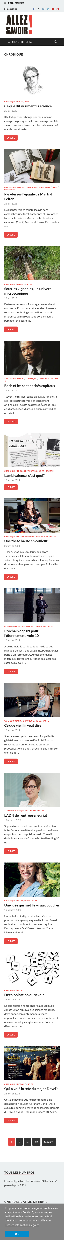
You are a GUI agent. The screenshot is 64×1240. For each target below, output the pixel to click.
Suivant (48, 1141)
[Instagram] (43, 9)
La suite (9, 137)
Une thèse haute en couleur (26, 541)
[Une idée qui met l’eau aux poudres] (32, 880)
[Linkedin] (48, 9)
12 (36, 1141)
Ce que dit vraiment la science (28, 106)
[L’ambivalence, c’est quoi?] (32, 450)
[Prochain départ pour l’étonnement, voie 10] (32, 605)
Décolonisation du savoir (24, 995)
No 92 (27, 101)
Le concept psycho (27, 471)
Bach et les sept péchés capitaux (29, 385)
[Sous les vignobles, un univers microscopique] (32, 263)
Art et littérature (14, 187)
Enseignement (46, 378)
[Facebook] (34, 9)
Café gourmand (12, 721)
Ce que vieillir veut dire (22, 725)
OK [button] (17, 1234)
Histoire (21, 1084)
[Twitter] (39, 9)
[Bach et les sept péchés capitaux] (32, 358)
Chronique (10, 101)
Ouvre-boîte (30, 900)
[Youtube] (53, 9)
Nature (21, 284)
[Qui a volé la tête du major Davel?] (32, 1063)
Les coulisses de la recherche (32, 536)
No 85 (41, 471)
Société (50, 471)
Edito (20, 101)
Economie (31, 811)
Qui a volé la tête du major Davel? (31, 1088)
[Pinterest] (58, 9)
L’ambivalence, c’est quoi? (24, 475)
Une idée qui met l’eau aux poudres (32, 905)
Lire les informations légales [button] (22, 1225)
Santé (46, 721)
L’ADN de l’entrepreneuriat (25, 815)
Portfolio (9, 189)
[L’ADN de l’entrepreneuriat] (32, 790)
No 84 (41, 811)
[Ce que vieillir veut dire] (32, 700)
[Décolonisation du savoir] (32, 969)
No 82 (20, 990)
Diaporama (44, 187)
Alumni (8, 626)
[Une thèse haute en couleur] (32, 515)
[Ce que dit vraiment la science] (32, 80)
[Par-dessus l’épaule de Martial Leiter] (32, 166)
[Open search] (55, 42)
